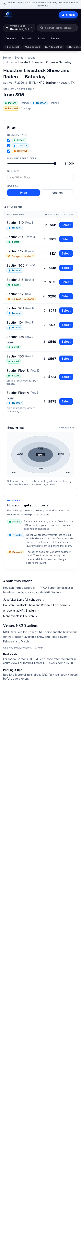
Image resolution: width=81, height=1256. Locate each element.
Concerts (11, 38)
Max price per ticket (21, 158)
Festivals (27, 38)
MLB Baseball (32, 47)
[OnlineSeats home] (8, 15)
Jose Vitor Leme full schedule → (23, 599)
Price (23, 192)
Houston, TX (67, 82)
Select (66, 225)
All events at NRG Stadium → (21, 610)
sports (31, 57)
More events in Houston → (20, 616)
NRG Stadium (47, 82)
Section (12, 170)
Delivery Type (17, 134)
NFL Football (12, 47)
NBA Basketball (53, 47)
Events (19, 57)
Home (7, 57)
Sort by (12, 186)
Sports (41, 38)
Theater (55, 38)
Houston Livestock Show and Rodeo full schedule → (36, 605)
